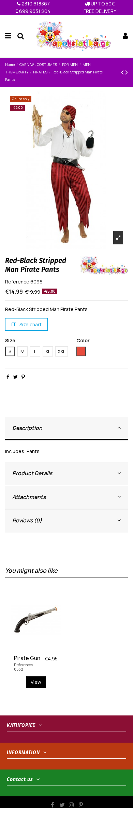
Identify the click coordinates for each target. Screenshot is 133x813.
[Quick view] (40, 649)
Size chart (30, 324)
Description (27, 428)
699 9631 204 (34, 11)
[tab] (66, 428)
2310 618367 (35, 3)
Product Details (32, 473)
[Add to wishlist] (31, 649)
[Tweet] (15, 377)
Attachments (29, 497)
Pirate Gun (27, 658)
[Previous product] (123, 72)
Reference (17, 281)
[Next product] (126, 72)
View (36, 682)
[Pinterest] (23, 377)
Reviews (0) (27, 520)
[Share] (7, 377)
